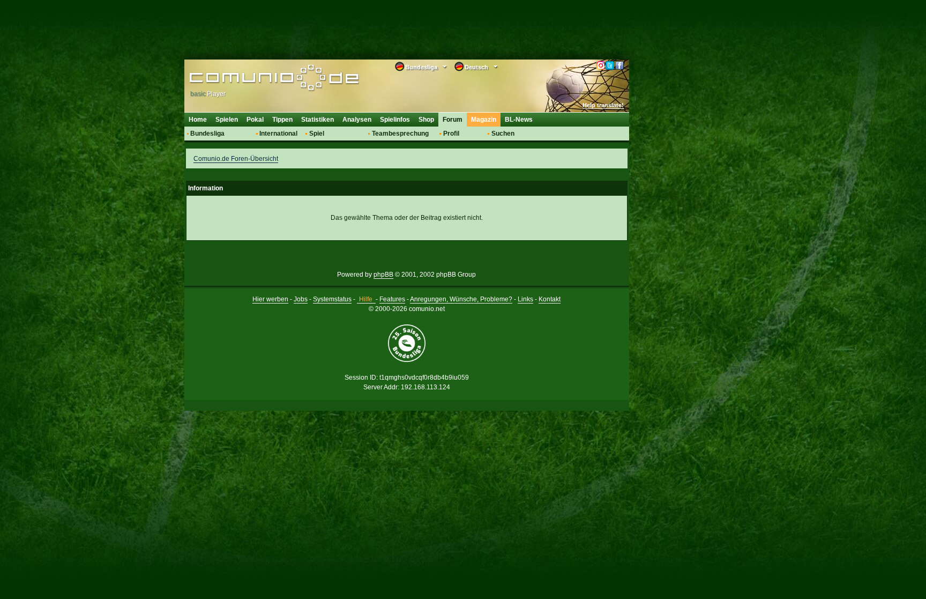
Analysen (356, 119)
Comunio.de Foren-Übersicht (235, 158)
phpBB (383, 274)
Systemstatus (332, 299)
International (278, 133)
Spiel (316, 133)
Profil (451, 133)
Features (392, 299)
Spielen (226, 119)
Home (198, 119)
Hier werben (270, 299)
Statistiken (317, 119)
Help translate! (603, 105)
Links (525, 299)
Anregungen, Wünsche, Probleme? (461, 299)
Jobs (301, 299)
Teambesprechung (400, 133)
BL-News (519, 119)
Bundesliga (207, 133)
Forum (452, 119)
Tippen (282, 119)
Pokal (255, 119)
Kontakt (550, 299)
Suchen (502, 133)
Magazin (483, 119)
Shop (426, 119)
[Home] (258, 79)
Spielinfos (395, 119)
